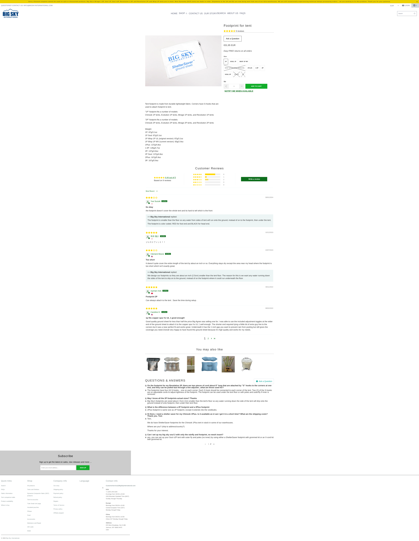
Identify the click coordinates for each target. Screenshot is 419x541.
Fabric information (6, 493)
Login (407, 5)
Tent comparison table (8, 497)
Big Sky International (12, 538)
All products (31, 485)
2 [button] (208, 338)
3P (243, 74)
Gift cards (30, 527)
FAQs (3, 489)
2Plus (236, 74)
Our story (56, 485)
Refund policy (57, 497)
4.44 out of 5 (170, 178)
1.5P (256, 68)
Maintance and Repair (34, 523)
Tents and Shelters (33, 489)
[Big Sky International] (10, 13)
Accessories (31, 519)
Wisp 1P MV (244, 61)
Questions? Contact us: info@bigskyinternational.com (27, 5)
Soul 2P (228, 74)
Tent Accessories (32, 499)
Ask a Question (232, 39)
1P (226, 61)
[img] (151, 198)
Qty (225, 81)
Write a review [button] (254, 179)
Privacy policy (57, 509)
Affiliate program (58, 513)
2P (263, 68)
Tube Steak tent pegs (34, 503)
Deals (29, 531)
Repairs (55, 501)
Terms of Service (58, 505)
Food (28, 515)
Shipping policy (58, 489)
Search (3, 485)
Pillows (29, 511)
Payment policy (58, 493)
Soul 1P (233, 61)
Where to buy (5, 505)
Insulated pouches (33, 507)
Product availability (7, 501)
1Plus (250, 68)
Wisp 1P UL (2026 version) (234, 68)
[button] (183, 13)
